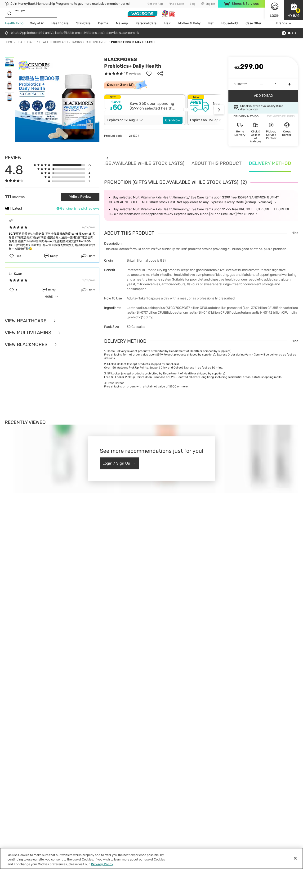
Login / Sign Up (116, 463)
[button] (293, 10)
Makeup (122, 23)
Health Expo (14, 23)
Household (229, 23)
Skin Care (83, 23)
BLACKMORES (120, 59)
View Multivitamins (28, 332)
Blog (193, 3)
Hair (167, 23)
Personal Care (145, 23)
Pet (211, 23)
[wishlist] (148, 73)
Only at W (37, 23)
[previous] (107, 158)
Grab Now (172, 120)
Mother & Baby (189, 23)
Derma (103, 23)
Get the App (155, 3)
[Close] (295, 858)
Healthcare (59, 23)
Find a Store (176, 3)
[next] (219, 109)
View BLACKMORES (27, 344)
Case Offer (253, 23)
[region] (151, 858)
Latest (17, 208)
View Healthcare (26, 320)
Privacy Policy (102, 864)
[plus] (289, 84)
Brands (281, 23)
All (7, 208)
